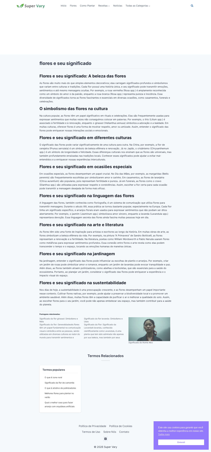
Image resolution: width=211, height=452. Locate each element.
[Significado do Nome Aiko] (149, 329)
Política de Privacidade (92, 426)
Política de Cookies (120, 426)
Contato (124, 431)
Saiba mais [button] (164, 434)
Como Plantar (87, 5)
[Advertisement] (105, 33)
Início (63, 5)
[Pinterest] (105, 438)
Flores (73, 5)
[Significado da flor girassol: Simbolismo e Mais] (61, 329)
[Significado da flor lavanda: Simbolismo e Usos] (106, 329)
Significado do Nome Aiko (140, 342)
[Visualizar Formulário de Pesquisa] (192, 5)
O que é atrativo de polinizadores (60, 388)
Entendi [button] (181, 442)
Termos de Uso (91, 431)
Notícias (117, 5)
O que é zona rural (53, 377)
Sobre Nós (109, 431)
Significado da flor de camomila (59, 382)
